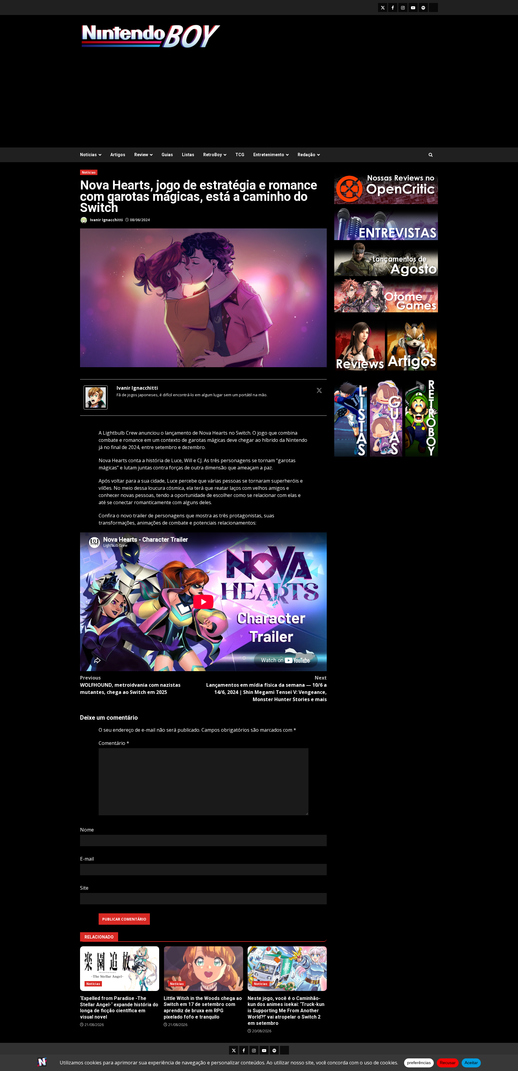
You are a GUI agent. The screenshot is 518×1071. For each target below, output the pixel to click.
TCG (239, 154)
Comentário (114, 743)
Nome (87, 829)
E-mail (87, 858)
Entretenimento (268, 154)
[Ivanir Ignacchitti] (96, 397)
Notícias (88, 154)
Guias (167, 154)
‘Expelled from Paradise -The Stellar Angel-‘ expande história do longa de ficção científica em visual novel (119, 968)
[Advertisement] (259, 95)
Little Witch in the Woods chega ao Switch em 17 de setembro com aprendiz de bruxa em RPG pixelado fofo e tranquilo (203, 968)
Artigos (117, 154)
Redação (306, 154)
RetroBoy (212, 154)
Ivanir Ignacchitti (106, 219)
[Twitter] (319, 390)
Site (84, 888)
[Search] (431, 155)
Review (141, 154)
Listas (188, 154)
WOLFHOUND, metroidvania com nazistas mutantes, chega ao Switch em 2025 (130, 684)
